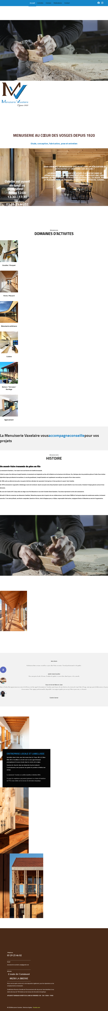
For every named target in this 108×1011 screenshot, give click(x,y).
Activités (40, 3)
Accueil (32, 3)
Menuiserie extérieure (9, 326)
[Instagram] (102, 3)
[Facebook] (99, 3)
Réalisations (58, 3)
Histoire (48, 3)
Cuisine (9, 356)
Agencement (9, 419)
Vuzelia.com (36, 1007)
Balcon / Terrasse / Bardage (9, 388)
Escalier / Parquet (9, 265)
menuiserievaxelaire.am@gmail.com (18, 965)
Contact (67, 3)
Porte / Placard (9, 295)
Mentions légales (27, 1007)
